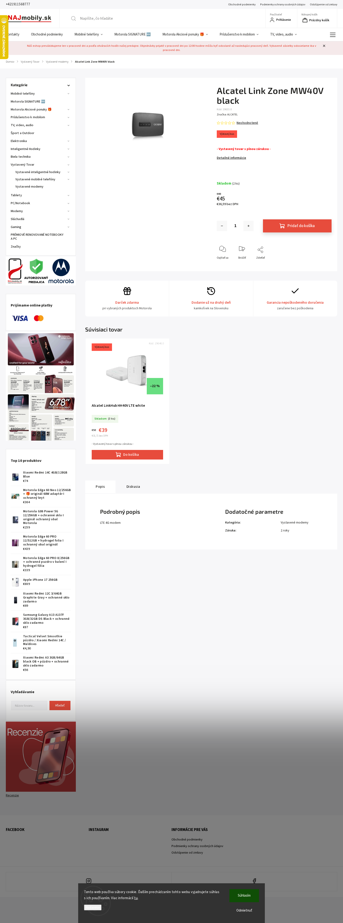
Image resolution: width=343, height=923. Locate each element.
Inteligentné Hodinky (25, 149)
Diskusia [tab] (133, 486)
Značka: (227, 115)
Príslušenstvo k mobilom (28, 117)
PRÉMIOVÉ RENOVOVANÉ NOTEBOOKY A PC (37, 236)
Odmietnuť (244, 910)
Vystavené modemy (29, 186)
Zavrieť (323, 265)
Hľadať (60, 705)
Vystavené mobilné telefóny (35, 179)
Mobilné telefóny (23, 93)
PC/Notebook (20, 203)
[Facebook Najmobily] (254, 881)
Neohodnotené (247, 123)
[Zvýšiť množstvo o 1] (248, 226)
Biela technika (21, 156)
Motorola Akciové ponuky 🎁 (31, 109)
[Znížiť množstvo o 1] (222, 226)
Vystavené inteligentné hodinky (37, 172)
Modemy (17, 211)
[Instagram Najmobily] (89, 881)
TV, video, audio (22, 125)
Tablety (16, 195)
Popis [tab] (100, 486)
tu (136, 898)
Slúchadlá (17, 219)
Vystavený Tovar (23, 164)
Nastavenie (93, 907)
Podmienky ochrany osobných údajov (282, 5)
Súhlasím (244, 895)
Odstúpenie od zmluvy (323, 5)
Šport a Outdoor (23, 133)
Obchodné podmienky (242, 5)
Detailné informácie (231, 158)
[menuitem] (15, 34)
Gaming (16, 227)
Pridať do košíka (301, 226)
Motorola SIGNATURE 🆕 (28, 101)
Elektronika (19, 141)
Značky (16, 246)
